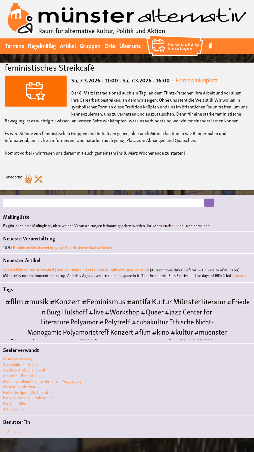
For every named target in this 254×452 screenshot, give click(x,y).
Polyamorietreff (86, 331)
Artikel (68, 45)
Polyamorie (86, 321)
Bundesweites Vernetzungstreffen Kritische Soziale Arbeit (62, 247)
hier (175, 225)
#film (14, 300)
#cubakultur (150, 321)
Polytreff (117, 321)
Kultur (162, 300)
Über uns (130, 45)
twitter (210, 45)
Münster (187, 300)
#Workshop (122, 311)
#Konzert (65, 300)
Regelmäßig (42, 45)
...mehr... (239, 275)
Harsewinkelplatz (197, 80)
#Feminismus (103, 300)
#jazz (173, 311)
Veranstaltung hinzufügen (175, 36)
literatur (214, 301)
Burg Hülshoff (67, 311)
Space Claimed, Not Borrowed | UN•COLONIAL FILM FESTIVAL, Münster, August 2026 (76, 269)
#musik (36, 300)
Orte (110, 45)
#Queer (152, 311)
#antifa (139, 300)
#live (96, 311)
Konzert (121, 331)
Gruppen (90, 45)
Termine (14, 45)
